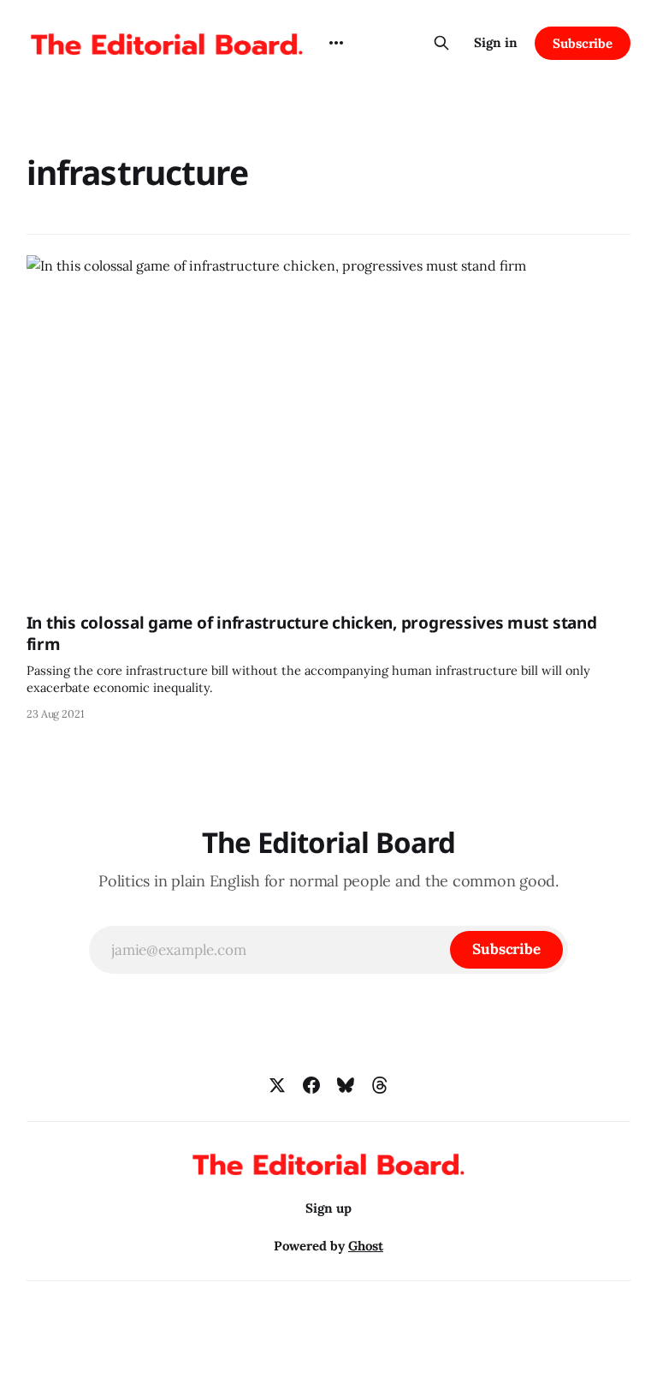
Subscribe (583, 43)
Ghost (365, 1246)
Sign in (496, 42)
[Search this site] (441, 43)
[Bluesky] (345, 1085)
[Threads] (379, 1085)
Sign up (328, 1208)
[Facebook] (311, 1085)
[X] (277, 1085)
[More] (336, 43)
